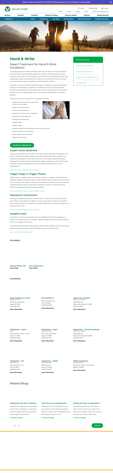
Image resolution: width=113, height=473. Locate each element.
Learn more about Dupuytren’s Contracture (24, 209)
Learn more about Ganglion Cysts (21, 232)
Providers (20, 15)
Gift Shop (91, 441)
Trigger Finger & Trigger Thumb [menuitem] (87, 77)
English (106, 8)
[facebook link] (6, 447)
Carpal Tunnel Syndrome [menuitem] (84, 66)
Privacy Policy (9, 456)
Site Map (7, 453)
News (86, 11)
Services (7, 15)
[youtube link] (13, 447)
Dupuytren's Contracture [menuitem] (84, 71)
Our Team (56, 19)
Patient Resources (84, 19)
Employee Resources (75, 463)
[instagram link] (9, 447)
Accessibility (9, 451)
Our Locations (68, 19)
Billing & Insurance (74, 441)
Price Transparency (74, 456)
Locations (34, 15)
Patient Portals (73, 459)
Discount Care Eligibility (76, 445)
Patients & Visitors (51, 15)
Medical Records (102, 15)
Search (82, 8)
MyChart (87, 15)
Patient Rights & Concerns (76, 452)
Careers (78, 11)
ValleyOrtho (9, 19)
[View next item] (18, 425)
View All (97, 425)
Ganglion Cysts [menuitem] (81, 83)
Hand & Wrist (82, 59)
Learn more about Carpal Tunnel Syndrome (24, 170)
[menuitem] (7, 15)
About (61, 11)
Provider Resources (101, 19)
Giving (69, 11)
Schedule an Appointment (100, 11)
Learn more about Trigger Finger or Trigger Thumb (27, 191)
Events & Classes (71, 15)
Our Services (43, 19)
